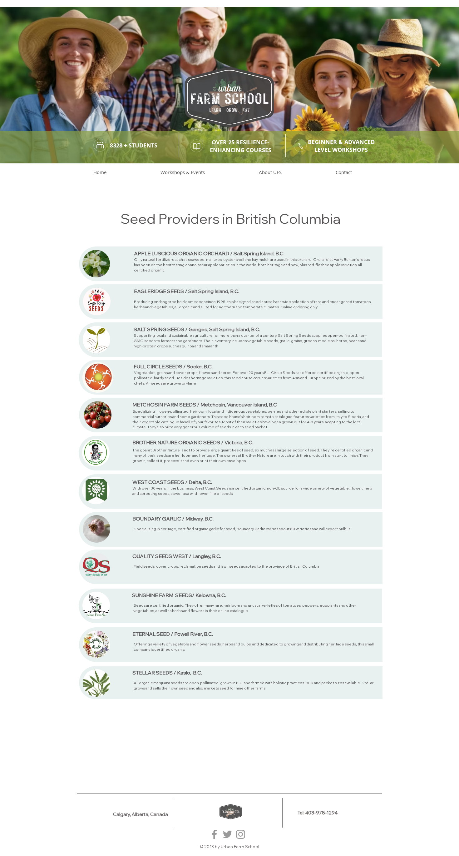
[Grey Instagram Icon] (240, 834)
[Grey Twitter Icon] (227, 834)
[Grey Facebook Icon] (214, 834)
